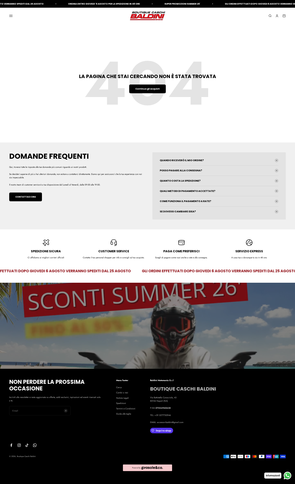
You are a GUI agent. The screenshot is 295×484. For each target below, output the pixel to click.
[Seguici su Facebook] (11, 445)
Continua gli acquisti (147, 88)
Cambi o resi (122, 392)
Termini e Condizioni (125, 408)
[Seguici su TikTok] (27, 445)
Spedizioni (121, 403)
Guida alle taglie (123, 413)
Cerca (119, 387)
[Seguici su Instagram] (19, 445)
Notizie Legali (122, 397)
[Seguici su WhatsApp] (35, 445)
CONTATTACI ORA (25, 196)
